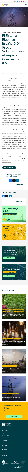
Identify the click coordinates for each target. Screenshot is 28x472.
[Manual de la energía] (14, 214)
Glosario (3, 443)
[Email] (15, 1)
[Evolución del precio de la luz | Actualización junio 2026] (14, 333)
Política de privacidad (5, 452)
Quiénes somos (4, 440)
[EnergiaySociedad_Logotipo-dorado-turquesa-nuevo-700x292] (5, 4)
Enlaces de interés (5, 445)
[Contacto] (3, 449)
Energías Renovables (5, 428)
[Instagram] (26, 1)
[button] (22, 5)
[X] (21, 1)
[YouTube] (24, 1)
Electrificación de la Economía (9, 32)
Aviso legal (4, 453)
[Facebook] (17, 1)
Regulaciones (4, 433)
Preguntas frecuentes (6, 442)
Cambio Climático (5, 430)
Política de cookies (5, 455)
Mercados (19, 32)
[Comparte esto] (10, 180)
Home (3, 438)
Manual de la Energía (5, 435)
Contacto (5, 449)
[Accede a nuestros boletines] (14, 234)
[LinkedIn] (19, 1)
